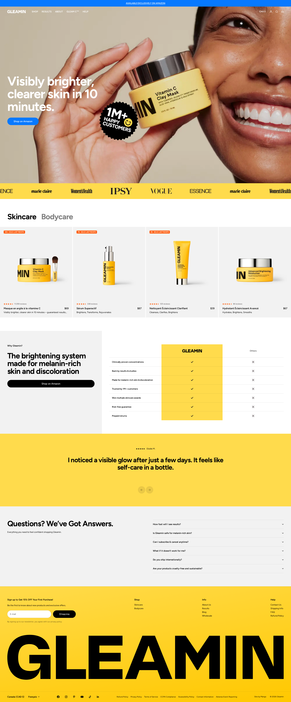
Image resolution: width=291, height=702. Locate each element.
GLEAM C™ (73, 11)
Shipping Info (277, 608)
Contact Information (205, 697)
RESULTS (46, 11)
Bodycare (138, 608)
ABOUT (59, 11)
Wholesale (207, 615)
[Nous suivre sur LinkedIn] (97, 696)
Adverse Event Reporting (226, 697)
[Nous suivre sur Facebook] (58, 696)
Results (205, 608)
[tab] (21, 216)
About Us (206, 605)
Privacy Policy (136, 697)
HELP (85, 11)
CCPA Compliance (168, 697)
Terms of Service (151, 697)
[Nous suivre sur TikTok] (90, 696)
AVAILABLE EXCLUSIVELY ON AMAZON (145, 3)
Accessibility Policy (186, 697)
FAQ (273, 612)
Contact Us (276, 605)
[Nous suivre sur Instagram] (66, 696)
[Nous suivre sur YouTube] (82, 696)
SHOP (35, 11)
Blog (204, 612)
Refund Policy (277, 615)
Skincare (138, 605)
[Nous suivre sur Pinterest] (74, 696)
